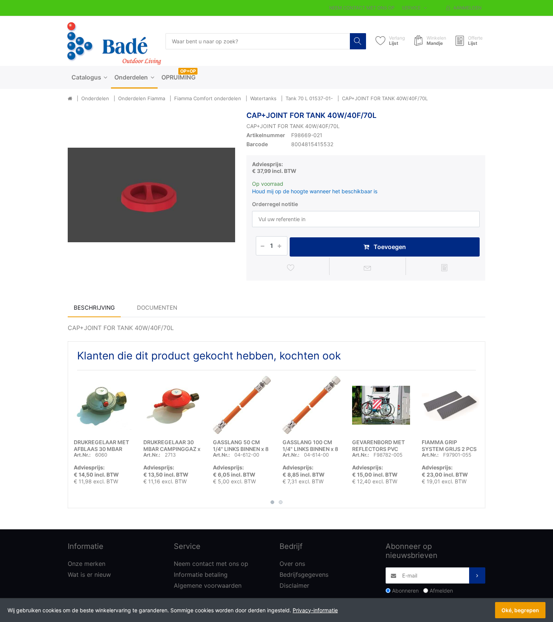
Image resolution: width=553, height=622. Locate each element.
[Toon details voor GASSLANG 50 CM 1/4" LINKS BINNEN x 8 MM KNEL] (242, 405)
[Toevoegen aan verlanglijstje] (291, 267)
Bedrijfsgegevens (304, 574)
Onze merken (86, 563)
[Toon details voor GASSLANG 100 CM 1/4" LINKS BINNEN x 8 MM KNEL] (311, 405)
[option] (151, 195)
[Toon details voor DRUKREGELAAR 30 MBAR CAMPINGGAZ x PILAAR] (172, 405)
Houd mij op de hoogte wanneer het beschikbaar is (314, 191)
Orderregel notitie (275, 204)
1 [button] (272, 502)
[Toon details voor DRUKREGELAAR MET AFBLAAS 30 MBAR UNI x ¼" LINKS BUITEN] (103, 405)
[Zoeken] (358, 41)
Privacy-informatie (315, 610)
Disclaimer (294, 585)
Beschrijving (94, 307)
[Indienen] (477, 575)
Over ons (292, 563)
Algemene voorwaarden (208, 585)
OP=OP (188, 71)
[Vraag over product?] (368, 267)
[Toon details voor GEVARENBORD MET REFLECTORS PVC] (381, 405)
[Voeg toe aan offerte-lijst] (444, 267)
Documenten (157, 307)
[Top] (70, 98)
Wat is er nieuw (89, 574)
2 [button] (281, 502)
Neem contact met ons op (362, 8)
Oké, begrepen (520, 610)
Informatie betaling (201, 574)
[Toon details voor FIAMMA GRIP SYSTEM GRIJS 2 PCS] (451, 405)
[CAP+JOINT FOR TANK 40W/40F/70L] (151, 195)
